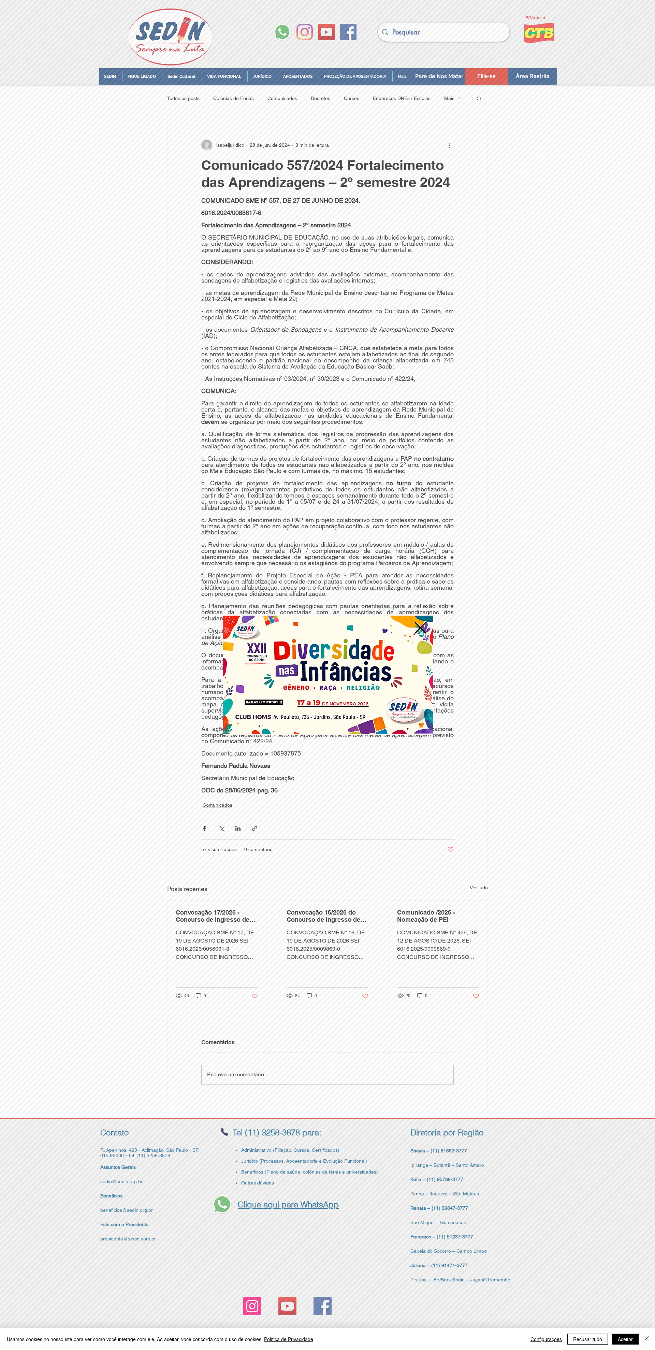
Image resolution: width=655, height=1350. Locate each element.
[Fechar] (647, 1339)
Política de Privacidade (288, 1339)
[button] (420, 628)
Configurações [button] (546, 1339)
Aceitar (625, 1339)
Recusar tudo (587, 1339)
